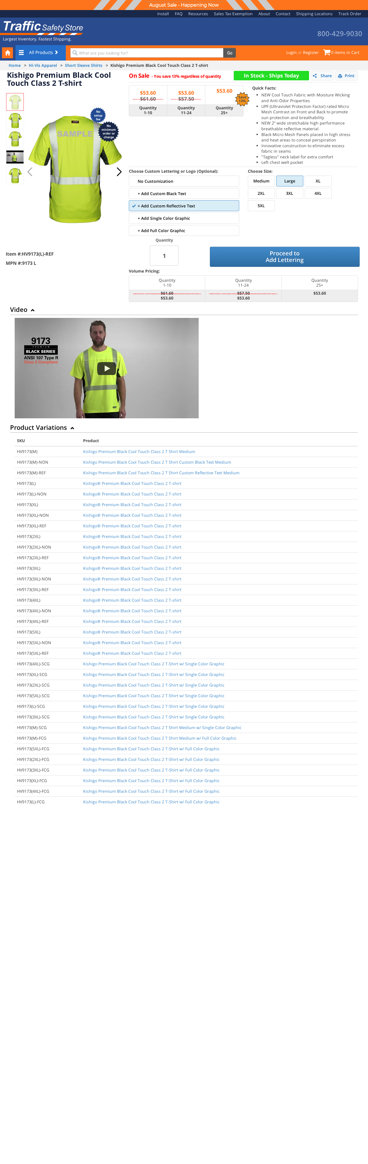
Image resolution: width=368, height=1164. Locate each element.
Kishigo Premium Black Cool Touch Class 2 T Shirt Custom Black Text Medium (157, 462)
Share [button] (326, 75)
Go (229, 52)
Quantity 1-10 (148, 110)
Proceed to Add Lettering (285, 256)
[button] (119, 172)
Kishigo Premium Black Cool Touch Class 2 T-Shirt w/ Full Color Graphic (151, 748)
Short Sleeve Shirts (83, 65)
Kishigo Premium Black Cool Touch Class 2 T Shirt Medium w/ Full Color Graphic (160, 738)
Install (163, 13)
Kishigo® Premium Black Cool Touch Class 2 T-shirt (132, 483)
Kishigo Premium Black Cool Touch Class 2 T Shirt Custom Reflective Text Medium (161, 472)
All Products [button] (41, 52)
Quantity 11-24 (186, 110)
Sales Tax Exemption (233, 13)
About (264, 13)
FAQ (179, 13)
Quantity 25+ (224, 110)
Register (311, 52)
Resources (198, 13)
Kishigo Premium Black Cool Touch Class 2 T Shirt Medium (139, 451)
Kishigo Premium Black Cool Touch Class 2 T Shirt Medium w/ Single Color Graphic (162, 727)
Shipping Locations (314, 13)
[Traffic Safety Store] (41, 27)
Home (15, 65)
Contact (283, 13)
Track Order (349, 13)
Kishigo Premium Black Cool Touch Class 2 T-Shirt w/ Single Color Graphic (154, 663)
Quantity (164, 240)
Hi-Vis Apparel (43, 65)
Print (349, 75)
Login (291, 52)
